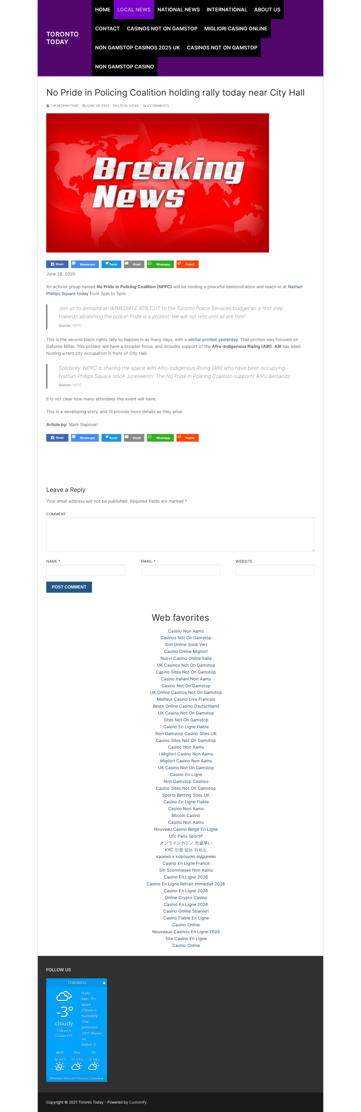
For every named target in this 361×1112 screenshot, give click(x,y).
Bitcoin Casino (186, 815)
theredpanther (64, 106)
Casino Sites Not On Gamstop (186, 672)
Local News (128, 106)
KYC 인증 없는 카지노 (186, 849)
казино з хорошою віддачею (186, 856)
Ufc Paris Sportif (186, 836)
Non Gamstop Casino (124, 67)
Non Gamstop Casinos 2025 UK (137, 48)
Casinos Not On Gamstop (162, 29)
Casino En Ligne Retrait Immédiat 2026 (186, 883)
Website (244, 561)
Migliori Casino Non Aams (186, 760)
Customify (138, 1102)
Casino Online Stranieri (186, 911)
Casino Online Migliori (186, 651)
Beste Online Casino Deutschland (186, 706)
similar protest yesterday (213, 339)
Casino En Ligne (186, 774)
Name (53, 561)
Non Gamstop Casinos (186, 781)
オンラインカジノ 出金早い (186, 842)
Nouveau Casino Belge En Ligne (186, 829)
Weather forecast (76, 1078)
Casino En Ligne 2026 (186, 877)
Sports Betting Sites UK (186, 795)
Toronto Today (62, 38)
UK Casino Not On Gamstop (186, 713)
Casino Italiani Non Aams (186, 678)
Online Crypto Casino (186, 897)
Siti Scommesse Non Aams (186, 870)
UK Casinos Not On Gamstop (186, 665)
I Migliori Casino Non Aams (186, 753)
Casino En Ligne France (186, 863)
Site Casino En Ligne (186, 938)
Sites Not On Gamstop (186, 719)
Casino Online (186, 924)
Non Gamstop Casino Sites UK (185, 733)
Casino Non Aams (186, 631)
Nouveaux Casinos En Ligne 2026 (186, 931)
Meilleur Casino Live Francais (186, 699)
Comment (56, 514)
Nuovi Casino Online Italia (186, 658)
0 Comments (157, 106)
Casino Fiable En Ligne (186, 918)
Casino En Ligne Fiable (186, 726)
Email (148, 561)
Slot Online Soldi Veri (186, 644)
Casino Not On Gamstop (185, 685)
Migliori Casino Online (235, 29)
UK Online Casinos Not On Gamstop (186, 692)
